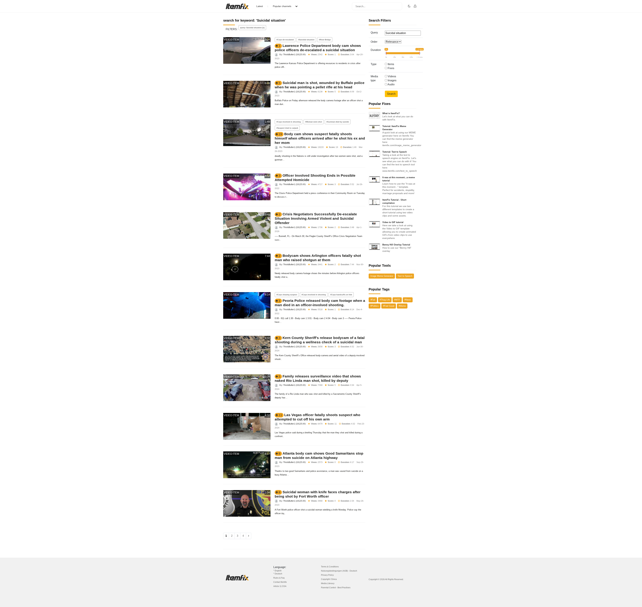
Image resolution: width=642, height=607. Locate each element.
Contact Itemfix (280, 582)
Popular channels (282, 6)
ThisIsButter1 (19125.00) (294, 54)
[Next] (248, 536)
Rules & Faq (279, 578)
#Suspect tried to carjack (287, 128)
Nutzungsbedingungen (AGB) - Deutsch (339, 571)
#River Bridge (325, 40)
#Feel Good (388, 306)
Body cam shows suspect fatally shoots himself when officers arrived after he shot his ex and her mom (320, 138)
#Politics (374, 306)
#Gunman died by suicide (337, 122)
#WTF (397, 299)
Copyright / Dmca (329, 579)
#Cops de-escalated (285, 40)
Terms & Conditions (330, 567)
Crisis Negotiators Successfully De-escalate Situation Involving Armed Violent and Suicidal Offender (316, 218)
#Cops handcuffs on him (341, 295)
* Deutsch (277, 574)
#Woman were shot (313, 122)
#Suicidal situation (306, 40)
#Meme (402, 306)
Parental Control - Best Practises (335, 587)
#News (407, 299)
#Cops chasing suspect (286, 295)
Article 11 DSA (279, 586)
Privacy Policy (327, 575)
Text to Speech (405, 276)
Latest (259, 6)
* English (277, 571)
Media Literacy (327, 583)
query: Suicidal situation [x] (252, 28)
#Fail (372, 299)
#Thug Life (385, 299)
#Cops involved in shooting (288, 122)
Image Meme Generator (381, 276)
